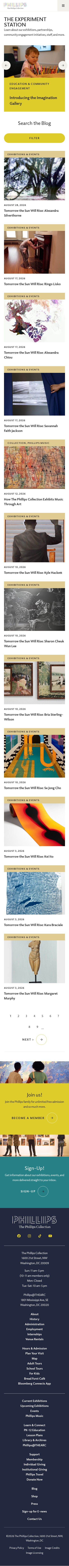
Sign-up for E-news (34, 1511)
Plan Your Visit (34, 1353)
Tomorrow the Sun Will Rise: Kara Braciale (33, 925)
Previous (6, 65)
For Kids (34, 1373)
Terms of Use (34, 1547)
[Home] (34, 1228)
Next (62, 65)
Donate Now (35, 1479)
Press (34, 1503)
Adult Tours (34, 1363)
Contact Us (34, 1519)
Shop (34, 1496)
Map (34, 1358)
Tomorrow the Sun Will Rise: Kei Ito (28, 856)
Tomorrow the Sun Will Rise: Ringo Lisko (32, 284)
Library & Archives (34, 1440)
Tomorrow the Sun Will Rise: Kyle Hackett (33, 573)
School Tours (34, 1368)
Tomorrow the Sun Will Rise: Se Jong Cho (32, 788)
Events (34, 1411)
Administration (34, 1324)
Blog (34, 1488)
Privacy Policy (16, 1547)
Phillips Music (34, 1416)
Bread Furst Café (34, 1378)
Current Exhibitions (34, 1401)
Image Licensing (34, 1552)
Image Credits (52, 1547)
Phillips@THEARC (34, 1445)
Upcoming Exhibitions (34, 1405)
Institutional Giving (34, 1469)
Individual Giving (34, 1464)
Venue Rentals (34, 1339)
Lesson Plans (34, 1435)
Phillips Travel (34, 1474)
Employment (34, 1329)
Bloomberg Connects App (34, 1383)
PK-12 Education (34, 1430)
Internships (34, 1334)
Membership (34, 1459)
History (34, 1319)
